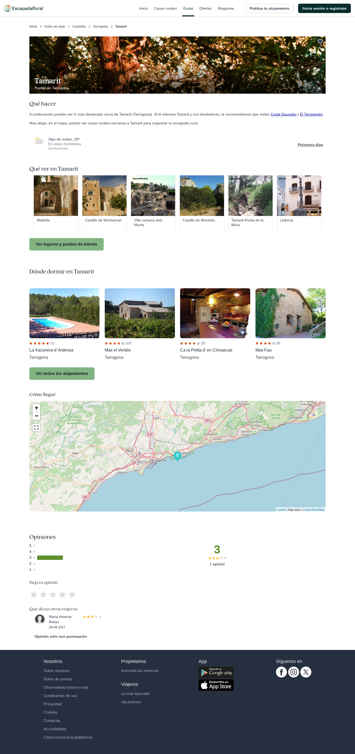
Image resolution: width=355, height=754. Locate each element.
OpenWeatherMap (58, 148)
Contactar (52, 720)
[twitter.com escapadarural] (305, 676)
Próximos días (310, 145)
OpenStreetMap (314, 509)
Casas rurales (165, 8)
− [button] (36, 416)
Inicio (143, 8)
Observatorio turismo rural (66, 687)
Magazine (226, 8)
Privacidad (53, 704)
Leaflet (281, 509)
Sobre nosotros (57, 670)
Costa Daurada (284, 114)
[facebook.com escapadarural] (281, 676)
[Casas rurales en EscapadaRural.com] (23, 8)
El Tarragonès (311, 114)
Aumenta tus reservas (140, 670)
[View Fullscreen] (36, 427)
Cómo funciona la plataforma (68, 737)
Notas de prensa (58, 679)
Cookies (51, 712)
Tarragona (100, 26)
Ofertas (205, 8)
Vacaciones (131, 702)
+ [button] (36, 408)
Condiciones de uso (60, 695)
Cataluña (79, 26)
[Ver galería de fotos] (319, 88)
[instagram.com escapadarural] (293, 676)
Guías (188, 8)
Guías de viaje (54, 26)
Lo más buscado (135, 693)
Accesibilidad (55, 729)
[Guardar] (320, 40)
